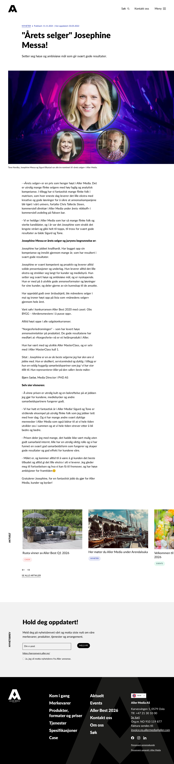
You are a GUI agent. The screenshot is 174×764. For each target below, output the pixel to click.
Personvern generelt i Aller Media (146, 750)
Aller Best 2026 (104, 711)
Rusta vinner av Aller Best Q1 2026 (46, 553)
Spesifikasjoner (63, 731)
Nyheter (26, 26)
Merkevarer (60, 703)
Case (53, 738)
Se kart (135, 717)
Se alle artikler (31, 576)
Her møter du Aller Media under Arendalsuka (118, 552)
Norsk (139, 695)
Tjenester (57, 723)
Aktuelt (97, 696)
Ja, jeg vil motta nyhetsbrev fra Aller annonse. (48, 659)
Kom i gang (59, 696)
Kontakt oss (142, 8)
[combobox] (138, 695)
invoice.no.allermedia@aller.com (150, 730)
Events (159, 563)
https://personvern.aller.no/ (36, 653)
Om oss (97, 725)
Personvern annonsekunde (143, 745)
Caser (27, 560)
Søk (93, 733)
